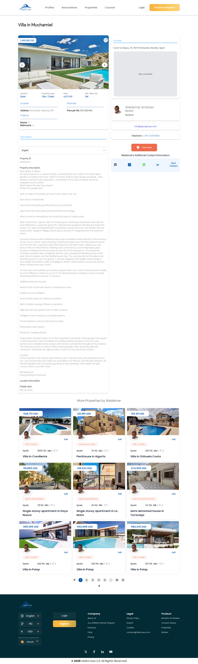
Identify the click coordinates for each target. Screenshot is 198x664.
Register (64, 623)
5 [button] (104, 580)
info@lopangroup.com (146, 126)
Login (142, 7)
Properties (91, 7)
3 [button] (92, 580)
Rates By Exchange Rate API (28, 638)
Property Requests (164, 7)
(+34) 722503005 (151, 135)
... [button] (111, 580)
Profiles (49, 7)
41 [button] (123, 580)
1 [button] (80, 580)
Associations (69, 7)
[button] (75, 580)
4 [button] (98, 580)
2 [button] (86, 580)
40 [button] (117, 580)
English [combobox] (25, 150)
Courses (110, 7)
